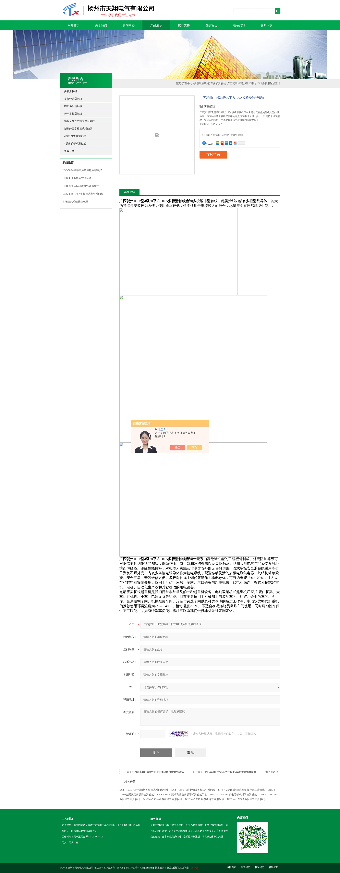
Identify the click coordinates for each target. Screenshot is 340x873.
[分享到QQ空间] (217, 142)
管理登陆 (273, 867)
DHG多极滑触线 (73, 106)
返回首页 (231, 867)
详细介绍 (129, 192)
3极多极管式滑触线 (75, 143)
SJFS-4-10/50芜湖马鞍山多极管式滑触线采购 (182, 794)
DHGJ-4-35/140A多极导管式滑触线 (162, 799)
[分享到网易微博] (235, 142)
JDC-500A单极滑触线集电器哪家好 (82, 170)
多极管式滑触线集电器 (75, 201)
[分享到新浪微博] (222, 142)
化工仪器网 (173, 867)
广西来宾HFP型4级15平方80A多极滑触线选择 (158, 771)
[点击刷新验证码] (179, 734)
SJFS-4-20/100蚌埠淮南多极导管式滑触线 (241, 789)
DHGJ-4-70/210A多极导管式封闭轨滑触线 (233, 794)
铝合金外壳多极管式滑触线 (79, 121)
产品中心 (187, 83)
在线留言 (211, 25)
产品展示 (156, 25)
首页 (178, 83)
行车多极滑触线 (73, 113)
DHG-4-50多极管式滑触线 (77, 178)
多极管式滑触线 (73, 98)
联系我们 (239, 25)
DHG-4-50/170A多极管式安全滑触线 (83, 193)
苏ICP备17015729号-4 (128, 867)
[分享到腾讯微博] (226, 142)
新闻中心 (129, 25)
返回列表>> (271, 771)
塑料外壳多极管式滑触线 (78, 128)
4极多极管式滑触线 (75, 136)
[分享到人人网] (230, 142)
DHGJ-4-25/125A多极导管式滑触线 (204, 799)
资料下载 (266, 25)
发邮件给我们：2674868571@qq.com (224, 134)
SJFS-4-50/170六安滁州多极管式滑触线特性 (143, 789)
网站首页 (73, 25)
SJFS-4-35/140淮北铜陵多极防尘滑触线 (193, 789)
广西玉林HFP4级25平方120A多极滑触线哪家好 (229, 771)
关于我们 (101, 25)
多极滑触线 (200, 83)
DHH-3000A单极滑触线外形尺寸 (81, 185)
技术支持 (184, 25)
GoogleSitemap (147, 867)
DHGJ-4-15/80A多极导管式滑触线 (246, 799)
